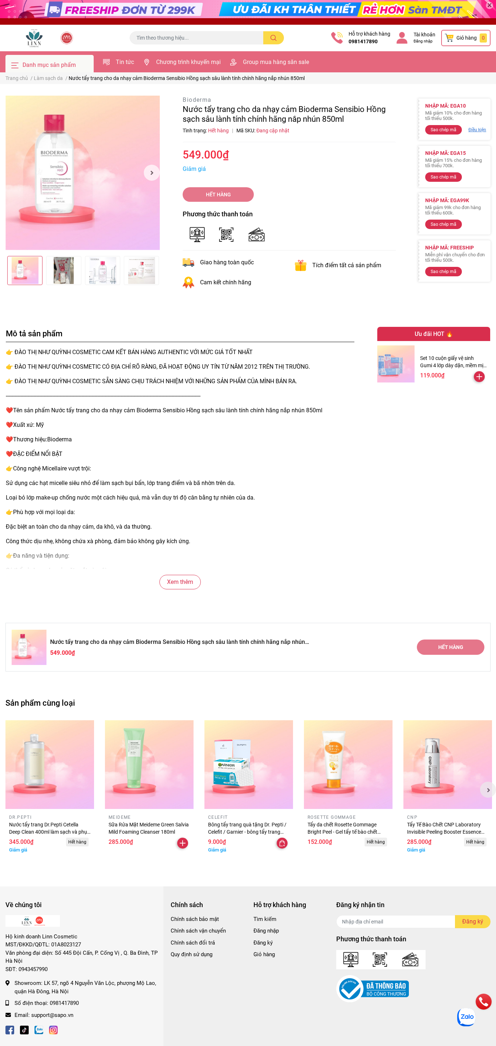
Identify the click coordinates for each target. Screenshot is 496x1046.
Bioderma (197, 99)
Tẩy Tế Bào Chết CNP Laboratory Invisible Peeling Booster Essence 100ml (444, 832)
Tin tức (125, 62)
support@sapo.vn (52, 1015)
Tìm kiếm (264, 919)
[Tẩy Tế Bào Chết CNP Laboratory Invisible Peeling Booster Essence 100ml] (447, 764)
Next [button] (152, 173)
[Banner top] (248, 12)
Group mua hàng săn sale (276, 62)
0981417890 (363, 41)
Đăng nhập (423, 41)
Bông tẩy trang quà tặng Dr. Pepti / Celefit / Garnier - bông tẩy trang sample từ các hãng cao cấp (247, 832)
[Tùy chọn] (282, 843)
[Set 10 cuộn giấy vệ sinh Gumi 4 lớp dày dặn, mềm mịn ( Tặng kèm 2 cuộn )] (396, 364)
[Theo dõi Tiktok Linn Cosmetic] (24, 1029)
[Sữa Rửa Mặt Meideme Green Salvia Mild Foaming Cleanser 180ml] (149, 764)
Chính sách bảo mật (195, 919)
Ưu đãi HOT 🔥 (434, 333)
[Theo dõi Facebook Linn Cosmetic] (9, 1029)
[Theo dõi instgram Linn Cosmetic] (53, 1029)
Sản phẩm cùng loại (40, 703)
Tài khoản (424, 34)
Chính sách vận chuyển (198, 930)
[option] (82, 173)
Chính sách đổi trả (193, 942)
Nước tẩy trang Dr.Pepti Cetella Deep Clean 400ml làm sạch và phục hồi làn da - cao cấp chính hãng (49, 832)
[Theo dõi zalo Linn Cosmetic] (38, 1029)
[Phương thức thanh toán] (227, 234)
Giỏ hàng (264, 954)
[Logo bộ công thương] (372, 988)
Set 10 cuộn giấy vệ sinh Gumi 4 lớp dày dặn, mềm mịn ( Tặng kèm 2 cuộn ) (453, 365)
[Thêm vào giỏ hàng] (479, 376)
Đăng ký (263, 942)
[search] (273, 37)
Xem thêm (180, 581)
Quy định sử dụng (191, 954)
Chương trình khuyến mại (188, 62)
